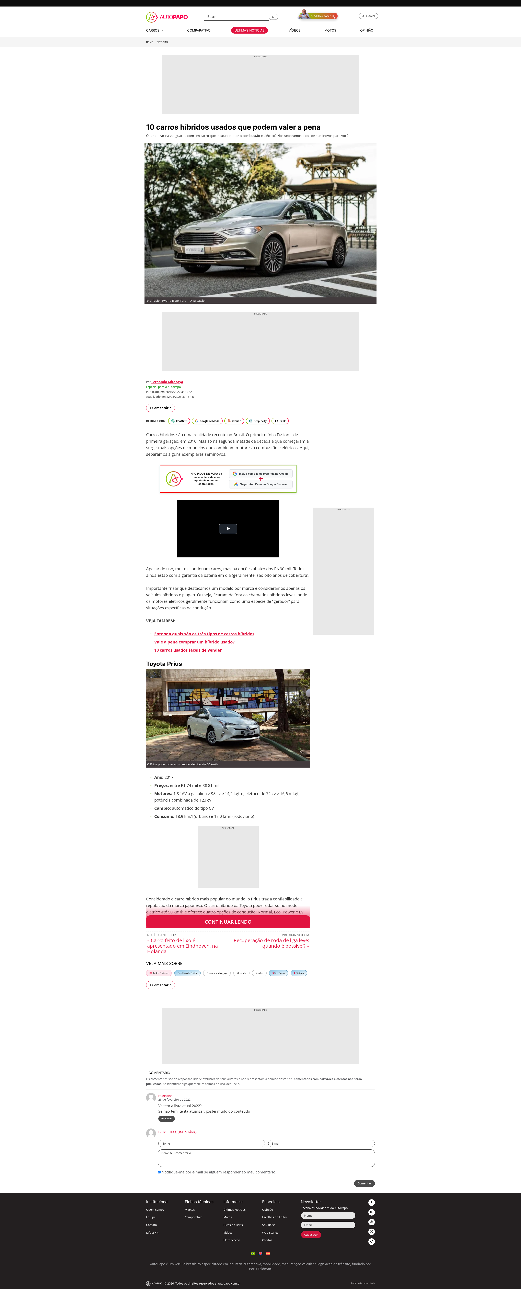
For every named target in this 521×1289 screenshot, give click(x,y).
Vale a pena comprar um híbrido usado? (194, 642)
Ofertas (267, 1240)
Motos (227, 1217)
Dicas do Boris (233, 1225)
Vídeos (300, 972)
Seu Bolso (279, 972)
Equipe (151, 1217)
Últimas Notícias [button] (249, 30)
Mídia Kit (152, 1232)
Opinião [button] (366, 30)
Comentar (364, 1183)
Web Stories (270, 1232)
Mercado (241, 972)
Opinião (267, 1209)
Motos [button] (330, 30)
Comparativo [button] (198, 30)
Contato (151, 1225)
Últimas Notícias (234, 1209)
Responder (166, 1118)
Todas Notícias (160, 972)
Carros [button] (153, 30)
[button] (273, 17)
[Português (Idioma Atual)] (253, 1253)
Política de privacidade (363, 1283)
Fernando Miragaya (167, 382)
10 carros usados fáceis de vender (188, 650)
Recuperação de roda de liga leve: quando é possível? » (271, 943)
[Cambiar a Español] (268, 1253)
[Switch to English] (260, 1253)
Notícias (162, 42)
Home (149, 42)
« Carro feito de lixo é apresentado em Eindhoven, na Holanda (182, 946)
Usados (259, 972)
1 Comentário (161, 408)
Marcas (190, 1209)
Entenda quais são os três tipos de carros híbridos (204, 634)
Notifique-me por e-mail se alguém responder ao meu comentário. (218, 1172)
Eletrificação (231, 1240)
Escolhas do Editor (187, 972)
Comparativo (193, 1217)
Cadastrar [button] (311, 1235)
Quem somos (155, 1209)
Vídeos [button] (295, 30)
